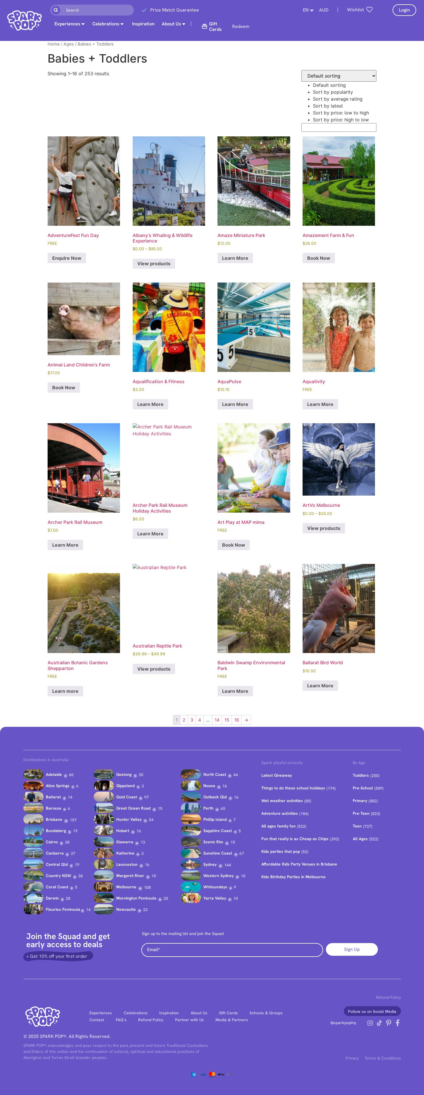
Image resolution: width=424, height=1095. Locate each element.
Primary (360, 800)
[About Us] (183, 24)
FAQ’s (121, 1019)
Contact (96, 1019)
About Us (171, 24)
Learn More (235, 258)
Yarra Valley (214, 898)
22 (145, 909)
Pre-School (363, 788)
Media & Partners (231, 1019)
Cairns (52, 841)
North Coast (214, 774)
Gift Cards (228, 1012)
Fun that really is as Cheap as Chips (295, 838)
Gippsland (125, 785)
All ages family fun (278, 826)
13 (142, 842)
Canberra (55, 853)
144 (227, 865)
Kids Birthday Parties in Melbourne (293, 876)
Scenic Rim (213, 841)
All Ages (360, 838)
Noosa (209, 785)
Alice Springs (58, 785)
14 (217, 720)
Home (54, 44)
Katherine (125, 853)
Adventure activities (279, 813)
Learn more (65, 691)
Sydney (210, 864)
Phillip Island (215, 819)
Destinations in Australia (46, 759)
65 (223, 808)
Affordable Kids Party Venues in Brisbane (299, 864)
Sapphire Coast (217, 830)
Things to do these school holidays (293, 788)
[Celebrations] (122, 24)
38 (67, 842)
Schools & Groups (266, 1012)
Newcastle (126, 909)
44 (235, 774)
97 (146, 797)
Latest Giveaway (276, 775)
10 (243, 875)
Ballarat (53, 796)
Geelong (124, 774)
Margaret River (130, 875)
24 (151, 819)
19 (75, 831)
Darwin (52, 898)
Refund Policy (388, 997)
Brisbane (54, 819)
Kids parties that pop (280, 851)
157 (73, 820)
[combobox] (92, 10)
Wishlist (355, 10)
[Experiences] (83, 24)
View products (153, 263)
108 (147, 887)
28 (68, 898)
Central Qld (57, 864)
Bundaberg (56, 830)
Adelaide (54, 774)
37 (73, 853)
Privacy (352, 1058)
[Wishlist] (369, 9)
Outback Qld (215, 796)
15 (226, 720)
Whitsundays (215, 886)
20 (141, 774)
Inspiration (143, 24)
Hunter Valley (129, 819)
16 (236, 720)
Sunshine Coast (217, 853)
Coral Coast (57, 886)
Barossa (53, 808)
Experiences (67, 24)
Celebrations (105, 24)
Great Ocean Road (133, 808)
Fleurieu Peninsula (63, 909)
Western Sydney (218, 875)
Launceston (127, 864)
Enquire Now (66, 258)
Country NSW (58, 875)
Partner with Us (189, 1019)
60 (71, 774)
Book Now (318, 258)
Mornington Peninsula (136, 898)
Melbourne (126, 886)
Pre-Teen (361, 813)
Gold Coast (126, 796)
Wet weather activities (282, 800)
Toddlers (361, 775)
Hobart (122, 830)
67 (241, 853)
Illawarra (124, 841)
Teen (357, 826)
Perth (208, 808)
